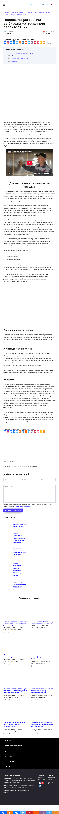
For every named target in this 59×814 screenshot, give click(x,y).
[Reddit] (26, 42)
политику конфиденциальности (23, 506)
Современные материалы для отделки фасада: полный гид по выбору (42, 657)
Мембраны (15, 61)
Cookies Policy (50, 783)
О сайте (50, 775)
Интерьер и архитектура (13, 745)
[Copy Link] (41, 42)
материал (13, 461)
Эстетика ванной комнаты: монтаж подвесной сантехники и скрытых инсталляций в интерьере (18, 570)
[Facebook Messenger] (11, 42)
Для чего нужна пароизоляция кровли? (21, 53)
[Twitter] (17, 42)
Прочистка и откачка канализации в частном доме (19, 586)
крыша (7, 461)
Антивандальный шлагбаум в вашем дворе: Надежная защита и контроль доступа (42, 724)
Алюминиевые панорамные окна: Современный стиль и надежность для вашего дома (19, 538)
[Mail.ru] (23, 42)
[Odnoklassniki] (20, 42)
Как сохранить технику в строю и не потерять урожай (19, 524)
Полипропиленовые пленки (20, 56)
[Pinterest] (35, 42)
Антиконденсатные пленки (20, 58)
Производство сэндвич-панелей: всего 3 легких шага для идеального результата (14, 724)
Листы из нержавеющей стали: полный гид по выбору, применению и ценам (42, 690)
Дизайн (7, 751)
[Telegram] (29, 42)
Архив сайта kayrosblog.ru (52, 778)
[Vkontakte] (14, 42)
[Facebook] (5, 42)
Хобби (7, 766)
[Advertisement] (29, 450)
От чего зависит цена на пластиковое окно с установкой (19, 552)
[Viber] (32, 42)
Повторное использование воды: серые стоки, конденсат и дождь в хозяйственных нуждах (15, 690)
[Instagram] (8, 42)
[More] (44, 42)
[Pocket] (38, 42)
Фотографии (9, 761)
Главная (8, 740)
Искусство (9, 756)
